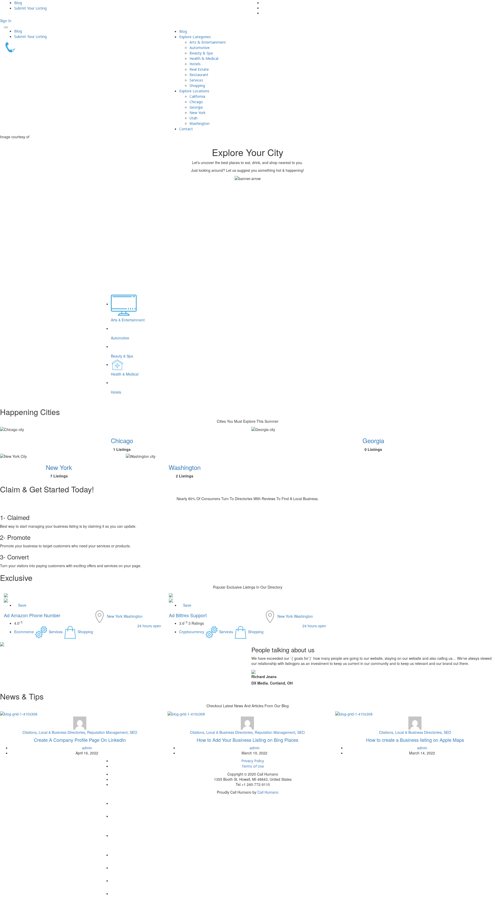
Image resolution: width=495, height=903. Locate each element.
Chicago (196, 101)
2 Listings (184, 475)
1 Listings (122, 449)
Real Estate (199, 69)
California (197, 96)
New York (197, 112)
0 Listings (373, 449)
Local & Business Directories (62, 732)
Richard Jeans (264, 676)
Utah (193, 118)
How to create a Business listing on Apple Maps (415, 739)
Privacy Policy (252, 760)
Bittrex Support (188, 615)
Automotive (199, 47)
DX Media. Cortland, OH (272, 683)
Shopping (197, 85)
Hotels (195, 63)
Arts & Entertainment (207, 42)
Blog (18, 2)
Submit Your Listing (30, 8)
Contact (186, 128)
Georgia (196, 107)
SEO (133, 732)
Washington (199, 123)
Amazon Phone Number (32, 615)
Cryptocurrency (192, 631)
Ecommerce (24, 631)
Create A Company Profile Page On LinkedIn (80, 739)
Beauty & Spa (201, 53)
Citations (29, 732)
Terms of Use (253, 766)
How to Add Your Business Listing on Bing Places (247, 739)
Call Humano (267, 792)
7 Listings (59, 475)
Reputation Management (107, 732)
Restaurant (198, 74)
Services (196, 80)
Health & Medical (203, 58)
